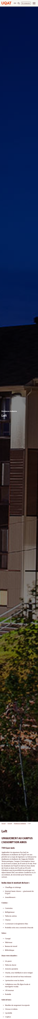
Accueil (3, 823)
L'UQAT (10, 823)
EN (15, 3)
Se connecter (26, 3)
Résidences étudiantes (20, 823)
